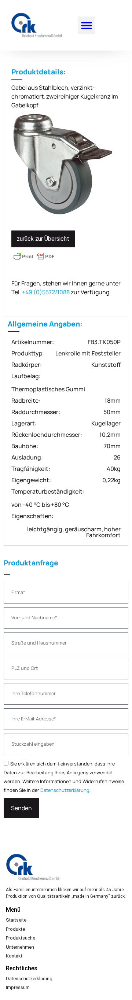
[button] (86, 25)
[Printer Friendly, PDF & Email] (34, 259)
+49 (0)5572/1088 (46, 292)
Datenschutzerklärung (64, 790)
